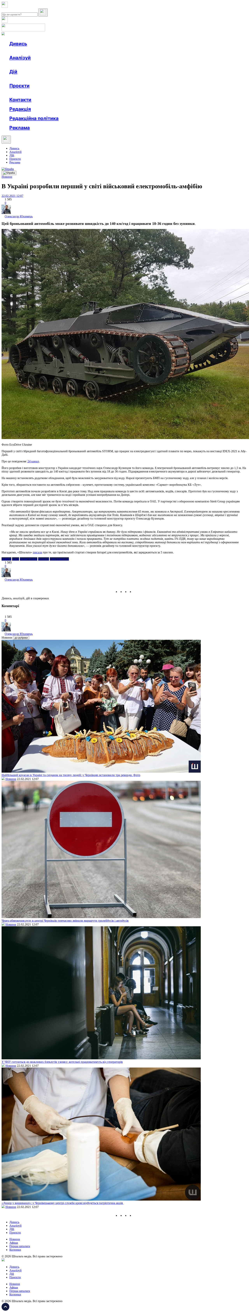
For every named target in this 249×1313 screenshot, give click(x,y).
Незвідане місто (27, 92)
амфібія (6, 559)
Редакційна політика (34, 118)
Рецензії (35, 78)
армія (15, 559)
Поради (67, 78)
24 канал (33, 461)
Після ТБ (179, 92)
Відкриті (47, 92)
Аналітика (24, 64)
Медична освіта (67, 92)
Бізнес (80, 78)
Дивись (18, 43)
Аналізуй (20, 57)
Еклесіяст (195, 92)
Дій (13, 72)
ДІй (11, 155)
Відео (80, 50)
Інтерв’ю (38, 50)
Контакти (20, 100)
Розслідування (44, 64)
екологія (43, 559)
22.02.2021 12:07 (12, 195)
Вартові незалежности (154, 92)
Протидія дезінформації (119, 92)
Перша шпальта (19, 1246)
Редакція (20, 109)
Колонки (63, 64)
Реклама (93, 78)
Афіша (21, 78)
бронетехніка (28, 559)
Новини (22, 50)
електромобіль (59, 559)
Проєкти (19, 86)
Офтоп (68, 50)
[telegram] (135, 591)
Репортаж (53, 50)
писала (37, 552)
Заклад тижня (91, 92)
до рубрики (21, 637)
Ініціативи (51, 78)
